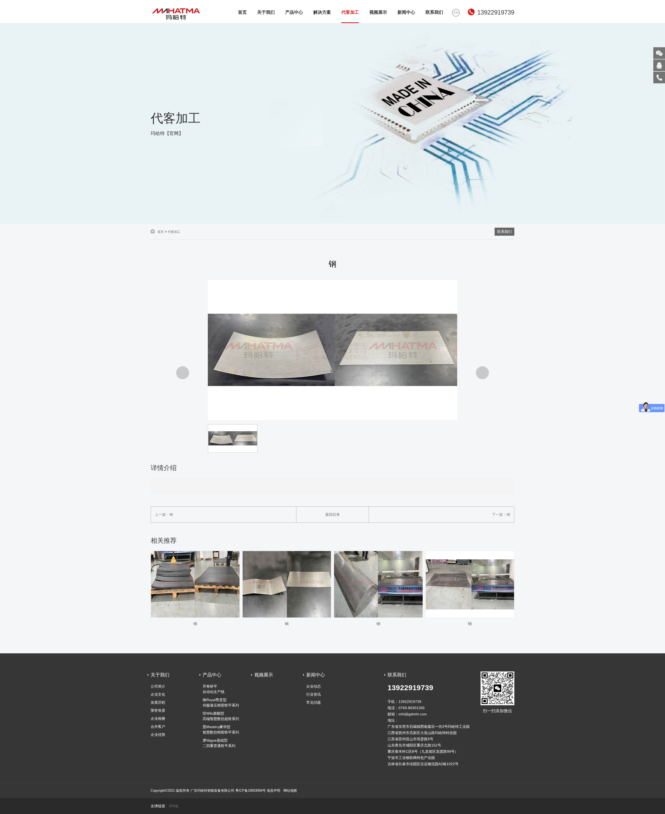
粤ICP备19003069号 (250, 790)
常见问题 (313, 702)
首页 (242, 12)
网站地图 (290, 790)
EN (456, 12)
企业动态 (313, 686)
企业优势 (158, 734)
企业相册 (158, 718)
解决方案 (322, 12)
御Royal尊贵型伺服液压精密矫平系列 (221, 702)
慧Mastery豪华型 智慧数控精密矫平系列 (221, 729)
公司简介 (158, 686)
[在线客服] (659, 65)
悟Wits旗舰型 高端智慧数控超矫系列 (221, 716)
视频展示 (378, 12)
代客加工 (350, 12)
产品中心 (294, 12)
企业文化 (158, 694)
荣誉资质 (158, 710)
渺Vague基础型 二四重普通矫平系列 (219, 743)
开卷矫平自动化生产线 (213, 689)
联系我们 (434, 12)
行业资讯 (313, 694)
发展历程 (158, 702)
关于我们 (266, 12)
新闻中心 (406, 12)
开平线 (173, 806)
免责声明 (273, 790)
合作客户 (158, 726)
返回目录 (332, 514)
